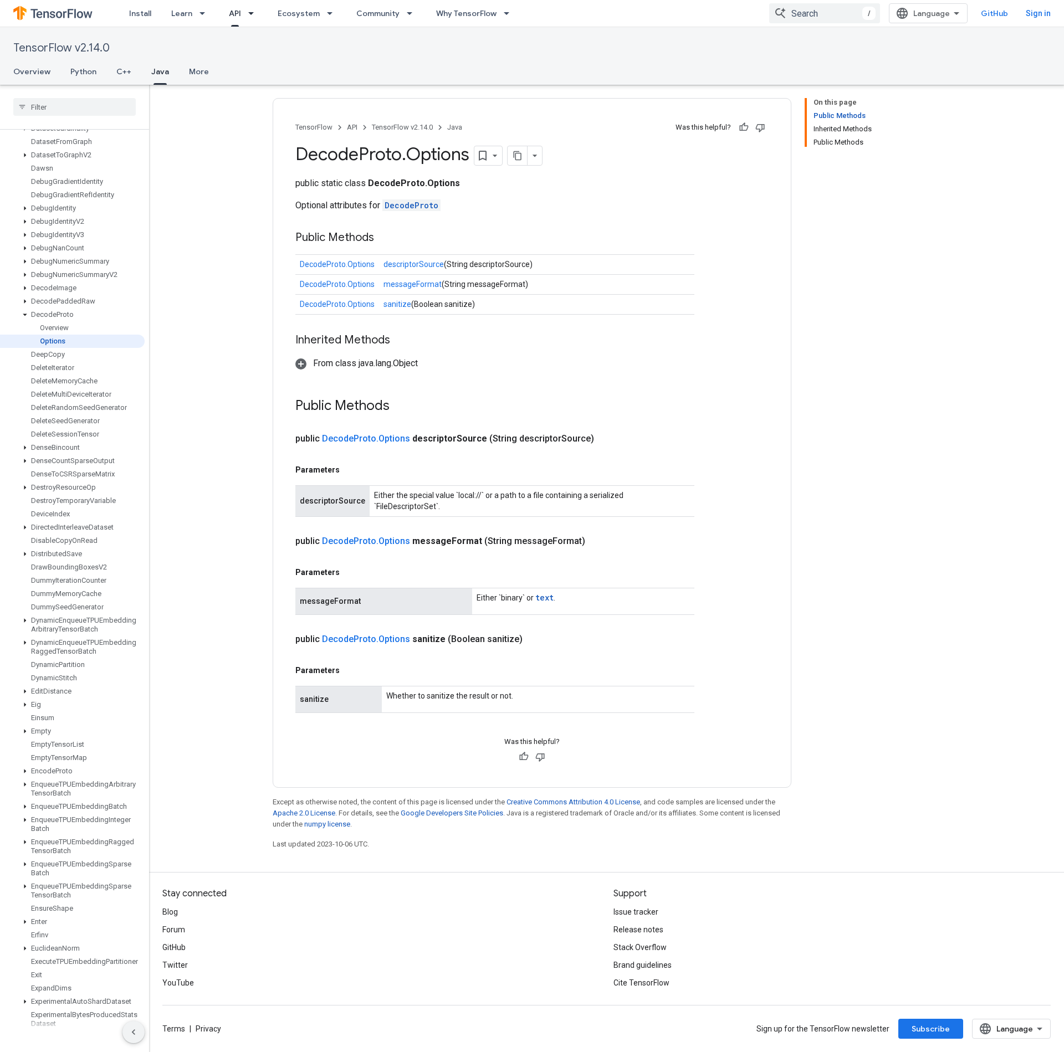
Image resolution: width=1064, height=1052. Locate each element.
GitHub (994, 13)
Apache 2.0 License (304, 813)
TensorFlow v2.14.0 (61, 48)
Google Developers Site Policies (452, 813)
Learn (181, 13)
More (199, 71)
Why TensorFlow (466, 13)
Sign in (1038, 13)
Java (160, 71)
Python (83, 71)
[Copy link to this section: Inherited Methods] (401, 340)
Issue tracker (635, 911)
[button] (72, 155)
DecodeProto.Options (337, 264)
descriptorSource (413, 264)
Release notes (638, 929)
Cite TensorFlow (641, 982)
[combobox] (824, 13)
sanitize (397, 304)
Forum (173, 929)
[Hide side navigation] (133, 1032)
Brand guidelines (642, 965)
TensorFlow (313, 127)
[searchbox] (74, 107)
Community (378, 13)
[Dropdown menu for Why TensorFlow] (510, 13)
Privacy (208, 1028)
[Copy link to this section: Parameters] (351, 469)
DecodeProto (411, 205)
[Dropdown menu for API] (254, 13)
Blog (170, 911)
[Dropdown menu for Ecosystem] (333, 13)
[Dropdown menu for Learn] (205, 13)
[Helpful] (743, 127)
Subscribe (931, 1029)
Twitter (175, 965)
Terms (173, 1028)
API (235, 13)
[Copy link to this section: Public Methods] (385, 238)
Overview (31, 71)
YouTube (178, 982)
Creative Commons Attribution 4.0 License (573, 802)
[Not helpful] (760, 127)
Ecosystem (299, 13)
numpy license (327, 824)
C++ (123, 71)
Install (140, 13)
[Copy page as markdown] (518, 155)
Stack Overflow (640, 947)
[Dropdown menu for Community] (413, 13)
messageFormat (412, 284)
